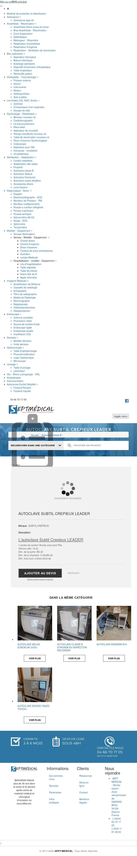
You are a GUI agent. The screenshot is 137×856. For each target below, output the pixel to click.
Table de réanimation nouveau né (32, 137)
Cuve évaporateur (23, 33)
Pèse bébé (20, 127)
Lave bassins (21, 187)
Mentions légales (84, 800)
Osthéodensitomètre (25, 307)
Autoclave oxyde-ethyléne (27, 180)
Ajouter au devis (40, 573)
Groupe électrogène (24, 234)
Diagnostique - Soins (18, 190)
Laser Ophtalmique (24, 357)
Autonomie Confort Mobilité (21, 384)
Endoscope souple (24, 330)
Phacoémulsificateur (25, 354)
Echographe (20, 290)
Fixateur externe (23, 80)
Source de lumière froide (27, 324)
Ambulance (13, 17)
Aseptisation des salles (26, 163)
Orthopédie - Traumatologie (22, 77)
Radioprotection (22, 310)
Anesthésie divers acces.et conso (31, 27)
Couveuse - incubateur (26, 150)
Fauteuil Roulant (23, 387)
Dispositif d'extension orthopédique (32, 67)
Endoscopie (13, 314)
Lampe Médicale (29, 257)
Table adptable (28, 267)
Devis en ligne (84, 784)
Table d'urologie (22, 367)
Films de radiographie (26, 294)
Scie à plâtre (20, 97)
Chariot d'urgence (30, 244)
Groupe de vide (22, 110)
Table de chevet (29, 270)
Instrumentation (15, 381)
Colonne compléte (23, 317)
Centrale (18, 103)
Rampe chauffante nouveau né (30, 133)
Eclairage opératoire (25, 63)
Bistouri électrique (23, 60)
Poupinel (18, 167)
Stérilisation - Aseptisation (21, 157)
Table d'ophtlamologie (25, 351)
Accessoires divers (24, 184)
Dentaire (12, 337)
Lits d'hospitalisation (31, 264)
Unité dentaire (21, 344)
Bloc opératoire (15, 53)
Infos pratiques (54, 800)
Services (53, 785)
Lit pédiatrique (21, 153)
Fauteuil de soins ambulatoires (36, 250)
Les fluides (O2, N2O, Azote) (22, 100)
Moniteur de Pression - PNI (28, 200)
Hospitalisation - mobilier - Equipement (34, 260)
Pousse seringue (23, 214)
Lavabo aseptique (23, 160)
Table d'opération (23, 70)
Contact (83, 792)
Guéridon (25, 254)
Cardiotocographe (23, 120)
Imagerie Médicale (17, 280)
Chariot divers (28, 240)
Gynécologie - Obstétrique (21, 113)
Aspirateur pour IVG (24, 147)
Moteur (18, 90)
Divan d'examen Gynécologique (31, 140)
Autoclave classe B (24, 170)
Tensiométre (20, 227)
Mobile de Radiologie (25, 297)
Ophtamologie (14, 347)
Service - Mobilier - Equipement (31, 237)
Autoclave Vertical (23, 174)
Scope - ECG (21, 220)
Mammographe (22, 300)
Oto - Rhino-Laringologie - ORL (24, 374)
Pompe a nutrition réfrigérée (29, 207)
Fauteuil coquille (22, 391)
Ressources (85, 775)
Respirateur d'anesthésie (27, 43)
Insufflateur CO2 (23, 334)
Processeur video (23, 320)
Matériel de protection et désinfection (27, 13)
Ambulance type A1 (24, 20)
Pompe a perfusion (24, 210)
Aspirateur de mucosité (26, 130)
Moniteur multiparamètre (27, 204)
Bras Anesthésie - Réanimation (30, 30)
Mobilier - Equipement (19, 230)
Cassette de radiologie (26, 287)
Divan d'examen (29, 247)
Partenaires (55, 792)
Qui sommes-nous (56, 777)
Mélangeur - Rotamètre (26, 40)
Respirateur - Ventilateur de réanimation (35, 50)
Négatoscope (21, 304)
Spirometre (20, 224)
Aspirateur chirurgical (25, 57)
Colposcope (20, 143)
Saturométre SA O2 (24, 217)
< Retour (15, 464)
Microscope (20, 361)
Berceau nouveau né (25, 117)
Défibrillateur (21, 37)
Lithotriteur (20, 371)
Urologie (11, 364)
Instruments (20, 87)
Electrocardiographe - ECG (28, 197)
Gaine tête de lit (29, 274)
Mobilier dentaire (23, 341)
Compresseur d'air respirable (29, 107)
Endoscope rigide (23, 327)
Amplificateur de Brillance (27, 284)
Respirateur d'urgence (26, 47)
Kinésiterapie (14, 377)
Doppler (18, 194)
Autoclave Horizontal (25, 177)
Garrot (17, 83)
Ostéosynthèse (22, 93)
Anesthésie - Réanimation (21, 23)
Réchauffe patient (23, 73)
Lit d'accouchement (24, 123)
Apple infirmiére (28, 277)
